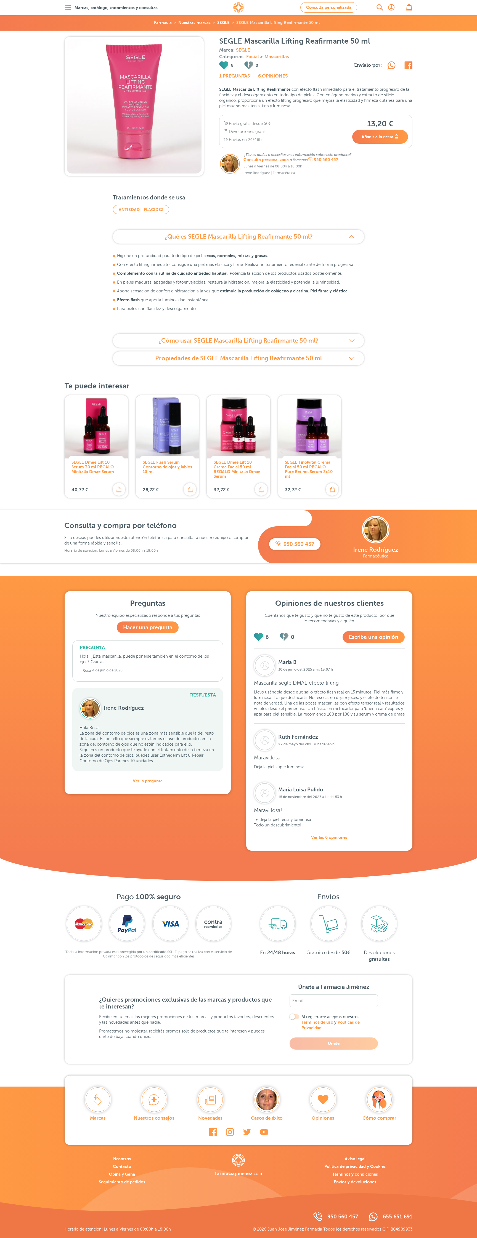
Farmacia (163, 22)
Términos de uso (317, 1022)
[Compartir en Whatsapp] (391, 66)
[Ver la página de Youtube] (264, 1132)
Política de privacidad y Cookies (355, 1166)
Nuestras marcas (194, 22)
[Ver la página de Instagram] (230, 1132)
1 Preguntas (234, 76)
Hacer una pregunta (147, 627)
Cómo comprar (379, 1118)
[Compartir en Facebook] (408, 66)
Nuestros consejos (154, 1118)
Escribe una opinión (373, 637)
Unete (334, 1043)
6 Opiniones (273, 76)
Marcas (98, 1118)
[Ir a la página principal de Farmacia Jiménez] (238, 7)
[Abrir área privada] (391, 7)
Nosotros (122, 1158)
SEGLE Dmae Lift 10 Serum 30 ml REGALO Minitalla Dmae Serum (92, 467)
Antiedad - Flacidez (141, 209)
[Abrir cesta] (409, 7)
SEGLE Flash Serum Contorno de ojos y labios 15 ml (167, 467)
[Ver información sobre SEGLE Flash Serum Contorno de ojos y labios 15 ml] (167, 427)
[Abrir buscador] (380, 7)
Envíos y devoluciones (355, 1182)
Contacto (122, 1166)
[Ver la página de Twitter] (247, 1132)
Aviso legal (355, 1158)
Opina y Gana (122, 1174)
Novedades (210, 1118)
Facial (253, 56)
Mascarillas (276, 56)
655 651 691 (397, 1217)
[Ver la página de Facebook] (213, 1132)
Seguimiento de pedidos (122, 1182)
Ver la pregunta (148, 780)
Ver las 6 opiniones (329, 837)
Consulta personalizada (328, 7)
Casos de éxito (267, 1118)
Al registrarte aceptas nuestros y (330, 1022)
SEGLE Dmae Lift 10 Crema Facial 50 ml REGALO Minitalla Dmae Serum (237, 469)
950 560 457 (326, 160)
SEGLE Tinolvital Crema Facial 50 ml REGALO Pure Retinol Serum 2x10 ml (309, 469)
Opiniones (323, 1118)
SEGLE (223, 22)
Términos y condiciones (355, 1174)
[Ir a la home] (238, 1165)
